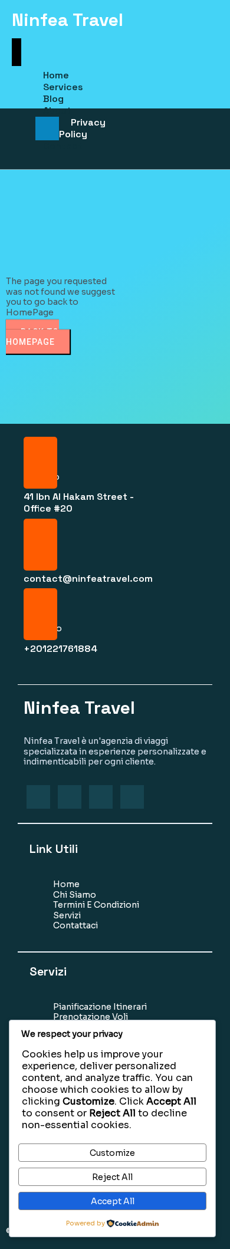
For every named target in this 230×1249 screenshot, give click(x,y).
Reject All (112, 1177)
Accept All (112, 1201)
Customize (112, 1153)
